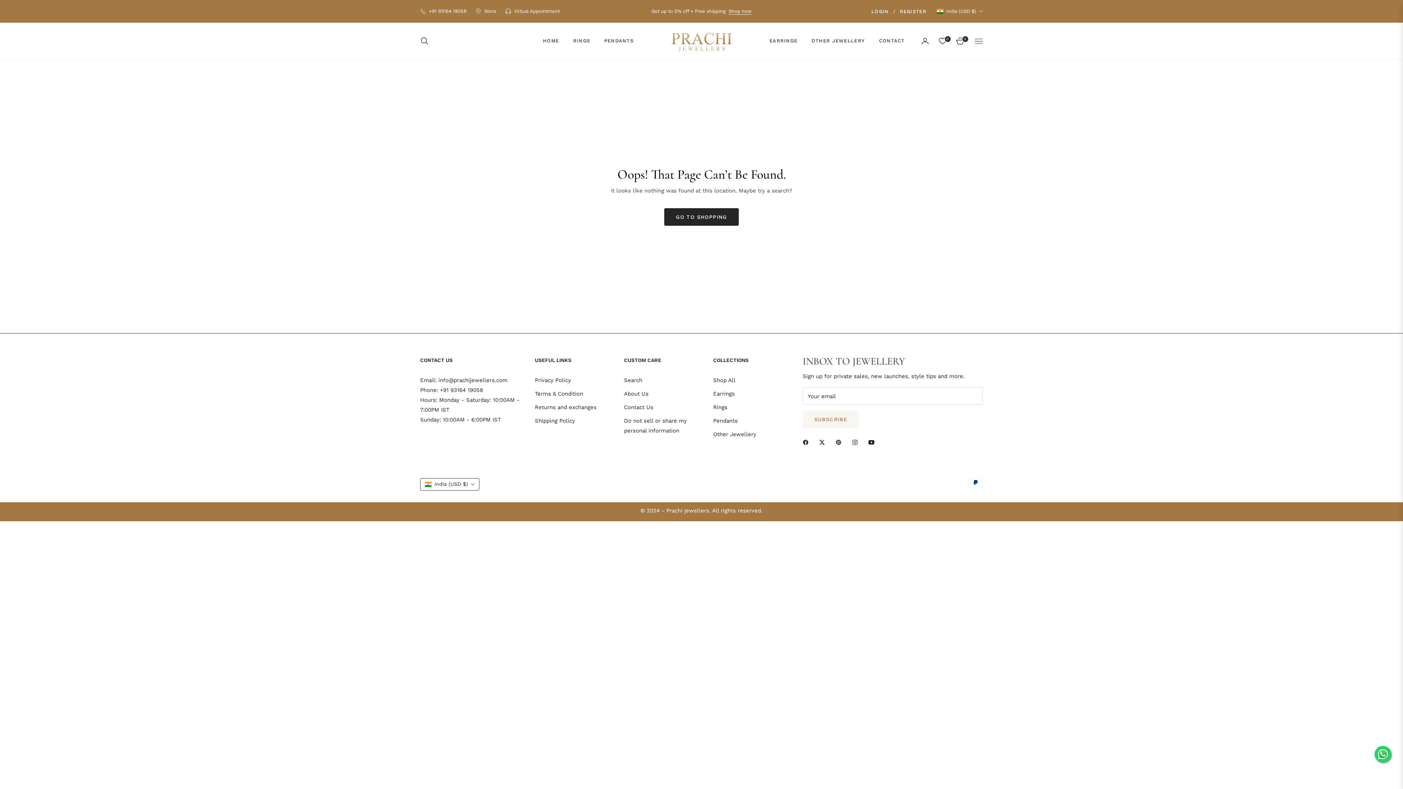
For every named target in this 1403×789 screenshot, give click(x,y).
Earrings (724, 393)
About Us (636, 393)
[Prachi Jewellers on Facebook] (807, 442)
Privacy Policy (553, 380)
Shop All (724, 380)
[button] (426, 41)
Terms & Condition (559, 393)
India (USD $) (961, 11)
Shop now (740, 11)
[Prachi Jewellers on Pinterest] (840, 442)
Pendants (725, 421)
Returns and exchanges (566, 407)
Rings (720, 407)
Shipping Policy (555, 421)
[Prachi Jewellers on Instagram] (857, 442)
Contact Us (638, 407)
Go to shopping (701, 217)
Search (633, 380)
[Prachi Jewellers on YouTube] (873, 442)
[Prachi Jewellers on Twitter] (824, 442)
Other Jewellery (734, 434)
